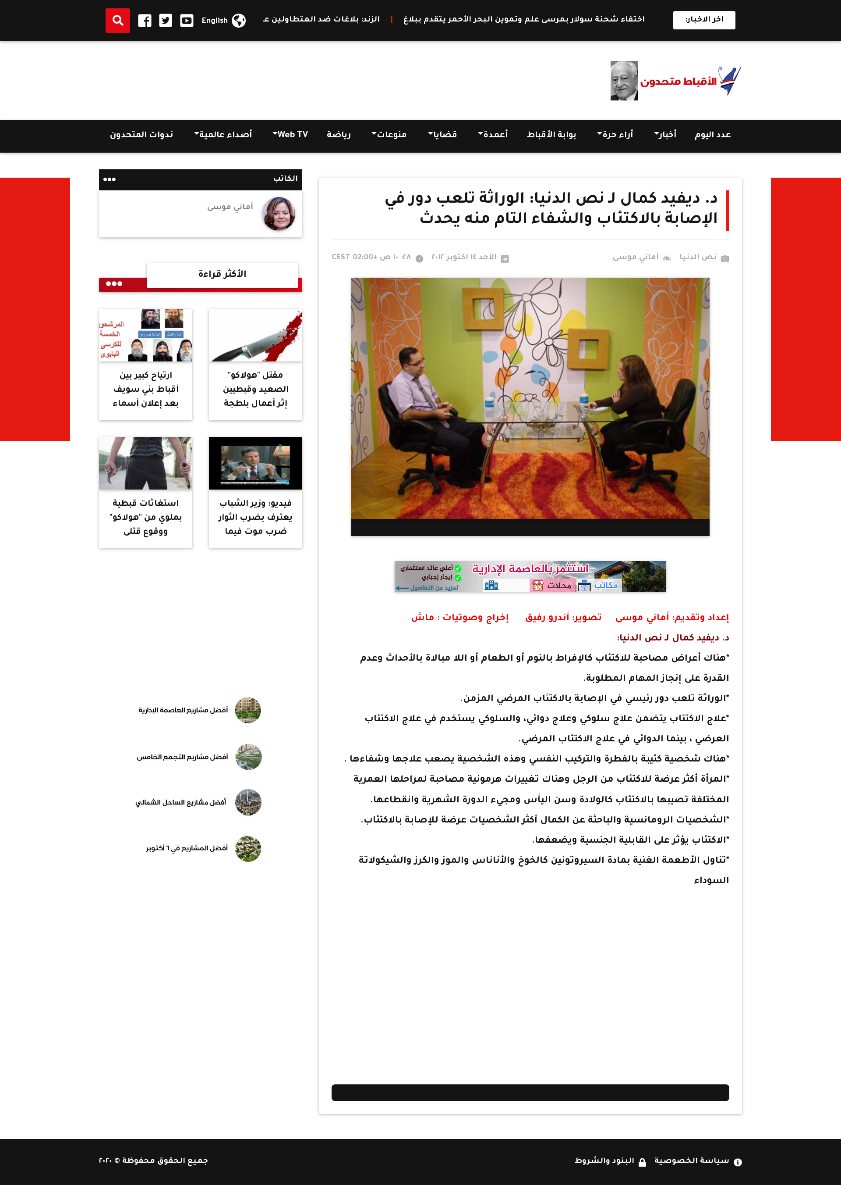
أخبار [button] (667, 136)
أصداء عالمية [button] (225, 136)
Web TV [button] (293, 136)
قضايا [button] (445, 136)
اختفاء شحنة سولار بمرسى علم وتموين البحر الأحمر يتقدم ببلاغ (607, 20)
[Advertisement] (258, 77)
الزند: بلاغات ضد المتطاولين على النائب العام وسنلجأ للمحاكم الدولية (328, 20)
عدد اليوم (713, 136)
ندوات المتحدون (141, 136)
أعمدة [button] (495, 136)
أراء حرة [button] (617, 136)
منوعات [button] (392, 136)
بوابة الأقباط (551, 136)
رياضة (339, 136)
